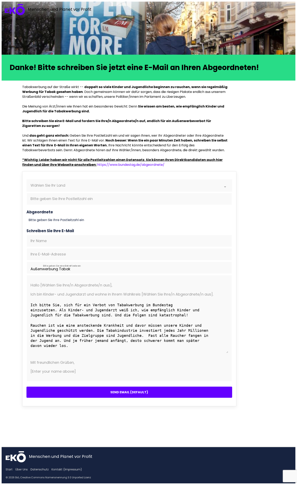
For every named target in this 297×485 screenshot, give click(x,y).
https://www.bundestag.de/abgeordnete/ (130, 164)
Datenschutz (40, 469)
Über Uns (21, 469)
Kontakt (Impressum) (67, 469)
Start (9, 469)
